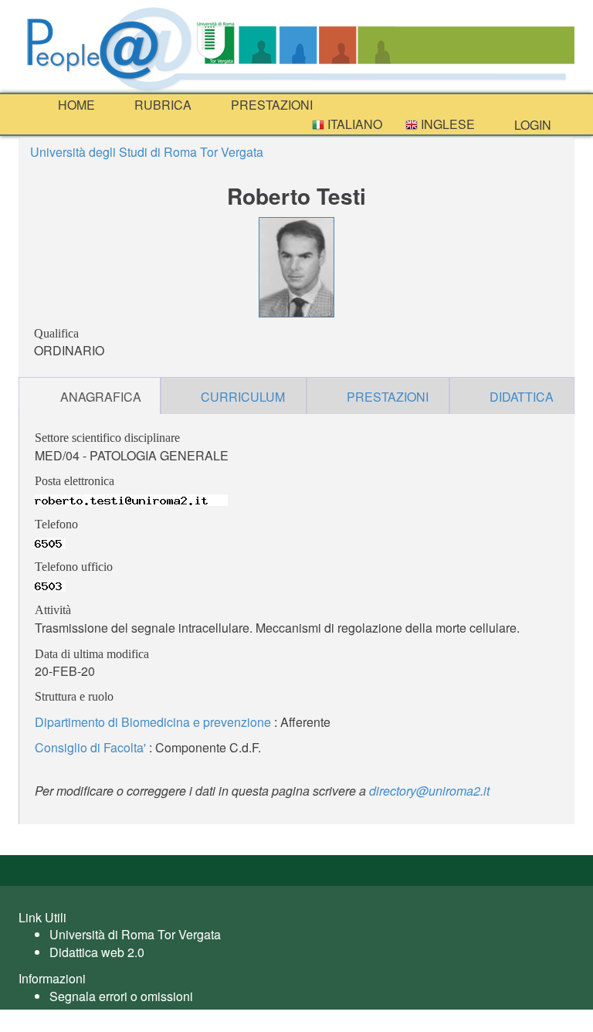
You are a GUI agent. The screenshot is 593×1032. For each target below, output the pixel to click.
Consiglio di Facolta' (90, 747)
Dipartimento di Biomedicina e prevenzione (153, 722)
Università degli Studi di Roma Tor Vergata (146, 152)
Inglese (446, 124)
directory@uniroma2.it (429, 790)
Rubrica (161, 105)
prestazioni (270, 105)
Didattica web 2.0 (96, 952)
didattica (522, 397)
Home (75, 105)
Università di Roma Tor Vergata (135, 934)
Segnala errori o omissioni (121, 996)
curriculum (243, 397)
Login (531, 125)
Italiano (353, 124)
